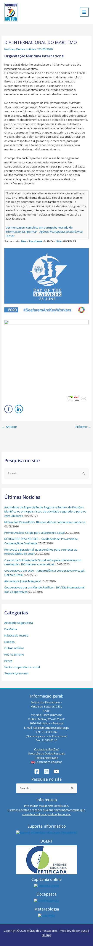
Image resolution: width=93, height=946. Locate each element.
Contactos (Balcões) (46, 749)
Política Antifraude (46, 758)
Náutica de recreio (16, 635)
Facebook (35, 241)
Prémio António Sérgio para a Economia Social (34, 533)
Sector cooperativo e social (22, 667)
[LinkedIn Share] (19, 409)
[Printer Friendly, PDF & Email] (77, 398)
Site (23, 241)
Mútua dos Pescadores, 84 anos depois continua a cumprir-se (44, 522)
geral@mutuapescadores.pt (51, 728)
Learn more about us (48, 762)
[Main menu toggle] (84, 12)
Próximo (83, 426)
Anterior (9, 426)
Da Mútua (10, 629)
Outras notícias (26, 49)
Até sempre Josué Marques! (22, 581)
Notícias (9, 49)
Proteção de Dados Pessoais (46, 753)
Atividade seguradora (18, 623)
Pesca (8, 661)
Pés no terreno (14, 654)
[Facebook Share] (8, 409)
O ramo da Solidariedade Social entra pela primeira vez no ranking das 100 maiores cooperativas (42, 562)
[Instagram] (46, 771)
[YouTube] (56, 771)
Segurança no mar (16, 673)
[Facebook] (37, 771)
